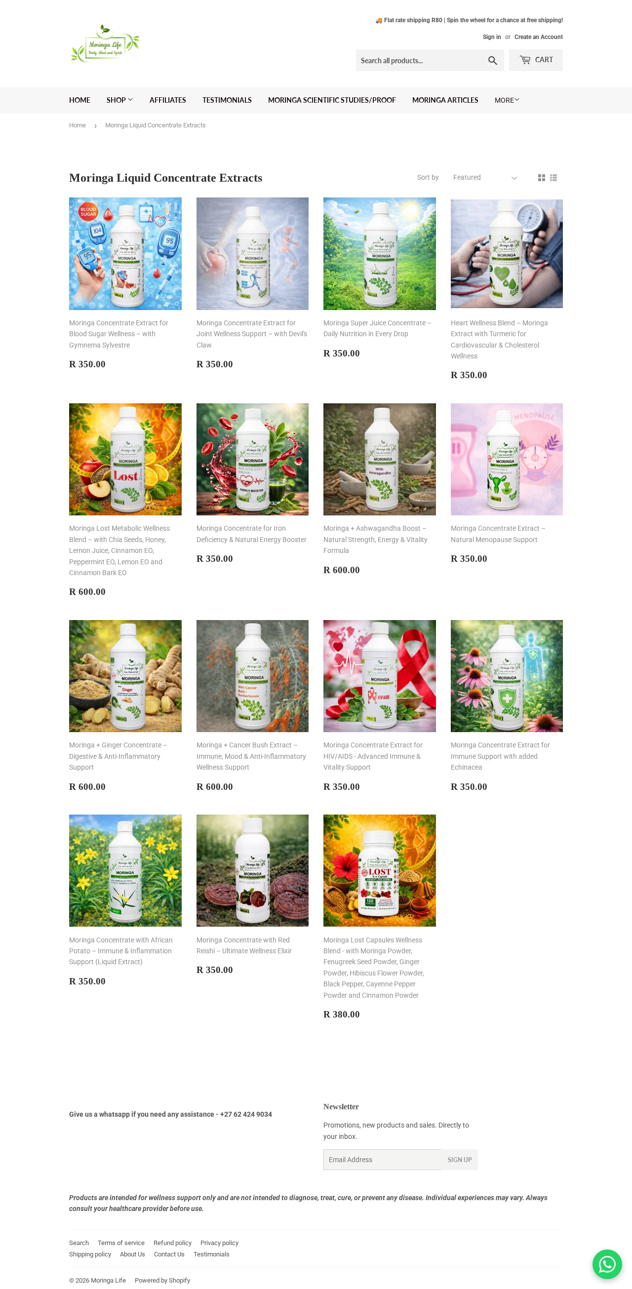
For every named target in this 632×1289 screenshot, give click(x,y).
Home (79, 100)
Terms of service (121, 1243)
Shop (117, 100)
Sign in (492, 37)
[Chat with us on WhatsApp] (607, 1264)
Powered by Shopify (162, 1280)
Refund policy (173, 1243)
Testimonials (227, 100)
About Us (132, 1254)
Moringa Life (108, 1280)
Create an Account (538, 37)
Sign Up (460, 1160)
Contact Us (169, 1254)
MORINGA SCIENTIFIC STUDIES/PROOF (332, 100)
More (504, 100)
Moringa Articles (445, 100)
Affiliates (168, 100)
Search (79, 1243)
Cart (543, 59)
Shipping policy (90, 1254)
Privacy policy (219, 1243)
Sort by (428, 177)
